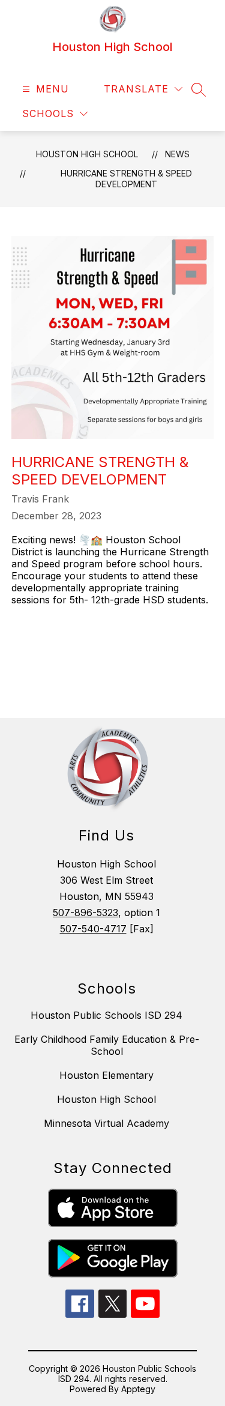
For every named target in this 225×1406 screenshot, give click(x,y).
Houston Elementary (106, 1075)
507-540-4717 (93, 929)
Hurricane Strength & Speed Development (126, 178)
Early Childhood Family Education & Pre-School (106, 1045)
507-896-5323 (85, 913)
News (177, 154)
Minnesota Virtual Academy (106, 1123)
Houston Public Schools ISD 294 (106, 1015)
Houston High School (87, 154)
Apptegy (138, 1389)
